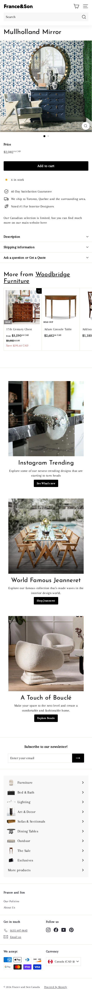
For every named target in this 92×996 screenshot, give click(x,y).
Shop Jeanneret (46, 600)
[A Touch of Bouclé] (46, 653)
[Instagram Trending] (46, 418)
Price (7, 144)
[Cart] (76, 6)
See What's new (46, 483)
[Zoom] (86, 126)
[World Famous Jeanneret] (46, 536)
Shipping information (19, 247)
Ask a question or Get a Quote (25, 258)
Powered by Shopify (55, 987)
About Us (9, 907)
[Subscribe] (78, 758)
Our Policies (11, 901)
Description (12, 237)
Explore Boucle (46, 718)
